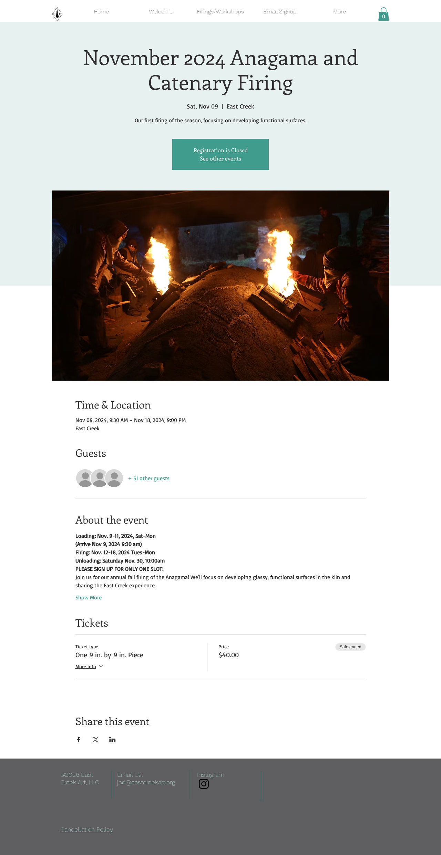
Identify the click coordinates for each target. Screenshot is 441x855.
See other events (220, 158)
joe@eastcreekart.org (146, 782)
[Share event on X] (95, 739)
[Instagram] (204, 784)
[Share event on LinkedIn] (112, 739)
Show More (88, 597)
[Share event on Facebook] (78, 739)
